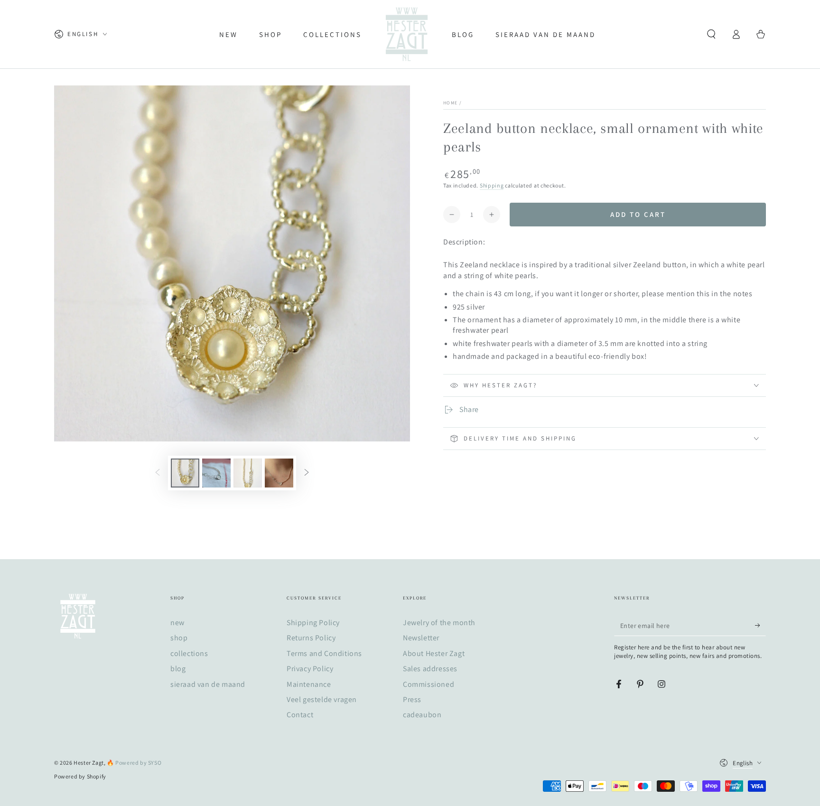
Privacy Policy (310, 669)
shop (178, 638)
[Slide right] (306, 473)
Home (450, 103)
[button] (711, 34)
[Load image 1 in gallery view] (185, 473)
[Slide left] (157, 473)
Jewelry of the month (439, 623)
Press (412, 699)
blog (178, 669)
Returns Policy (311, 638)
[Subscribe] (760, 625)
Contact (300, 715)
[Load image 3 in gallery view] (247, 473)
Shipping (492, 185)
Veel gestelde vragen (322, 699)
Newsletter (421, 638)
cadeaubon (422, 715)
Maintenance (309, 684)
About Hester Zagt (434, 653)
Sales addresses (430, 669)
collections (189, 653)
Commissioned (428, 684)
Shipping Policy (313, 623)
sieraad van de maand (207, 684)
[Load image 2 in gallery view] (216, 473)
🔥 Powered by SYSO (134, 762)
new (177, 623)
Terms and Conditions (324, 653)
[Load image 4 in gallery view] (279, 473)
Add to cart (638, 214)
